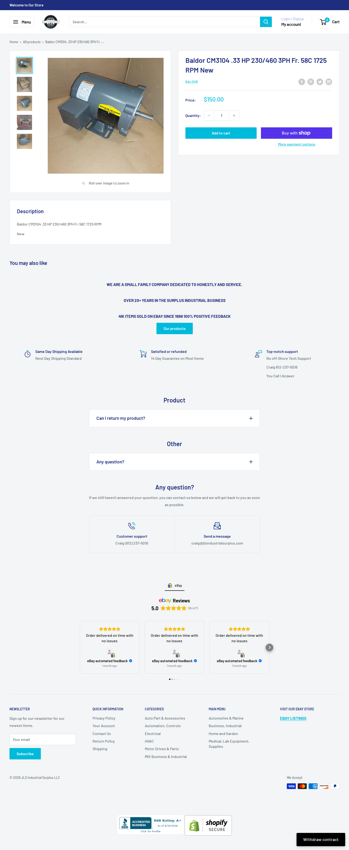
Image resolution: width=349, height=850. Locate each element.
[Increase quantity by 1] (234, 115)
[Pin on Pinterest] (310, 81)
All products (32, 42)
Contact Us (102, 733)
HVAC (149, 741)
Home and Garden (223, 733)
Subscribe (25, 753)
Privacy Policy (104, 718)
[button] (79, 647)
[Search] (266, 22)
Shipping (100, 748)
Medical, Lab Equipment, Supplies (229, 743)
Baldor (191, 82)
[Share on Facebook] (301, 81)
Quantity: (193, 115)
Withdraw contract (321, 839)
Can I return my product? (120, 418)
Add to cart (221, 133)
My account (291, 24)
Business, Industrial (225, 725)
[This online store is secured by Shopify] (208, 818)
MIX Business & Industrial (166, 756)
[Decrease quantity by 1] (209, 115)
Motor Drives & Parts (162, 748)
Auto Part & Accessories (165, 718)
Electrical (153, 733)
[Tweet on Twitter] (319, 81)
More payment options (296, 144)
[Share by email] (328, 81)
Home (13, 42)
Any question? (110, 461)
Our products (175, 328)
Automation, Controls (163, 725)
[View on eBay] (109, 652)
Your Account (104, 725)
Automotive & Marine (226, 718)
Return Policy (104, 741)
